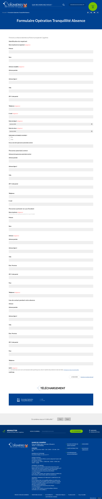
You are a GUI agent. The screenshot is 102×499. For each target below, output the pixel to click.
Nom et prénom (22, 213)
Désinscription (95, 432)
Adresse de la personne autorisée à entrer (20, 154)
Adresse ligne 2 (13, 79)
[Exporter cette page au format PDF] (91, 12)
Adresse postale (13, 70)
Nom (10, 57)
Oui (12, 137)
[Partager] (97, 12)
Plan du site (71, 494)
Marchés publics (60, 494)
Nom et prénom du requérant (19, 45)
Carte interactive (72, 448)
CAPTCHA (11, 372)
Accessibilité (49, 494)
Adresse (14, 235)
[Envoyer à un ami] (94, 12)
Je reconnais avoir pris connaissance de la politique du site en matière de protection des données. (45, 369)
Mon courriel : (35, 431)
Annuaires (85, 444)
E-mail (13, 113)
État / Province (13, 265)
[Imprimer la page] (87, 12)
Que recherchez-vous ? (42, 5)
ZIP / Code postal (13, 96)
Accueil (4, 12)
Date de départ (16, 121)
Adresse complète (16, 66)
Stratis (99, 498)
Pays (10, 283)
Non (12, 139)
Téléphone (14, 106)
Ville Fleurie (82, 494)
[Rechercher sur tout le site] (63, 4)
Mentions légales (37, 494)
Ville (10, 87)
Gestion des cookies (51, 496)
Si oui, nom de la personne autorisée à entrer (21, 142)
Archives (93, 430)
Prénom (11, 48)
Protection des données (22, 494)
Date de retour (16, 128)
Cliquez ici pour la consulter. (71, 369)
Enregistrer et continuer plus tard (87, 377)
